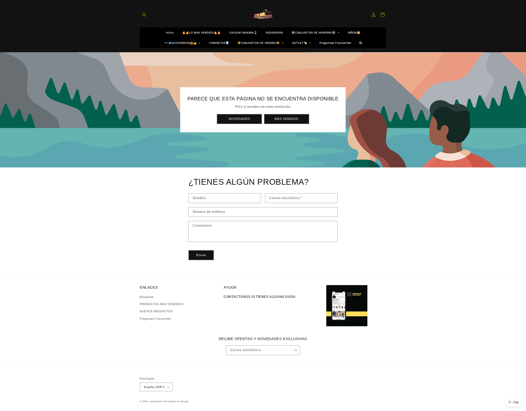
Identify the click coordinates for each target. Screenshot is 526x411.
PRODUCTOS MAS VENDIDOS (161, 304)
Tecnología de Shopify (176, 401)
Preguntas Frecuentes (155, 318)
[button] (144, 14)
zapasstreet (156, 401)
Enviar (201, 255)
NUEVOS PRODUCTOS (156, 311)
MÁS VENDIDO (287, 119)
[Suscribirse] (295, 350)
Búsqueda (147, 296)
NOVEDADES (239, 119)
